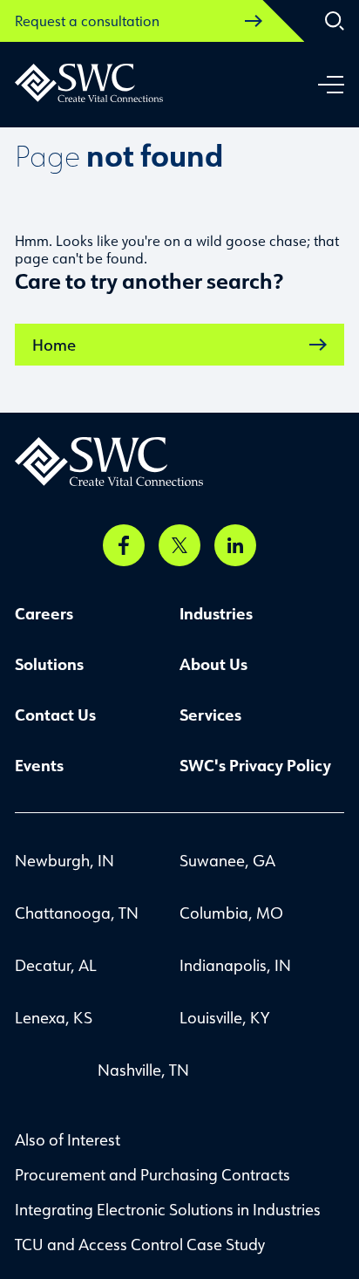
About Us (213, 663)
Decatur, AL (56, 964)
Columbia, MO (231, 912)
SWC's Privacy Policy (255, 765)
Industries (216, 613)
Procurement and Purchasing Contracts (152, 1174)
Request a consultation (87, 21)
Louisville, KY (224, 1017)
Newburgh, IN (64, 860)
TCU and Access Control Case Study (140, 1244)
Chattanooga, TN (77, 912)
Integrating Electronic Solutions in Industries (168, 1209)
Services (210, 714)
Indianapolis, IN (235, 964)
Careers (44, 613)
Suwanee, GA (227, 860)
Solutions (49, 663)
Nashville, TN (143, 1069)
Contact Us (55, 714)
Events (39, 765)
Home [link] (54, 344)
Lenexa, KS (53, 1017)
